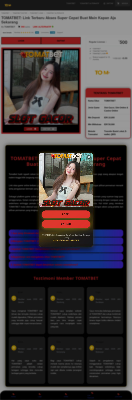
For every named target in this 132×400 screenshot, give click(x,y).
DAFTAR (66, 224)
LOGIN (66, 214)
